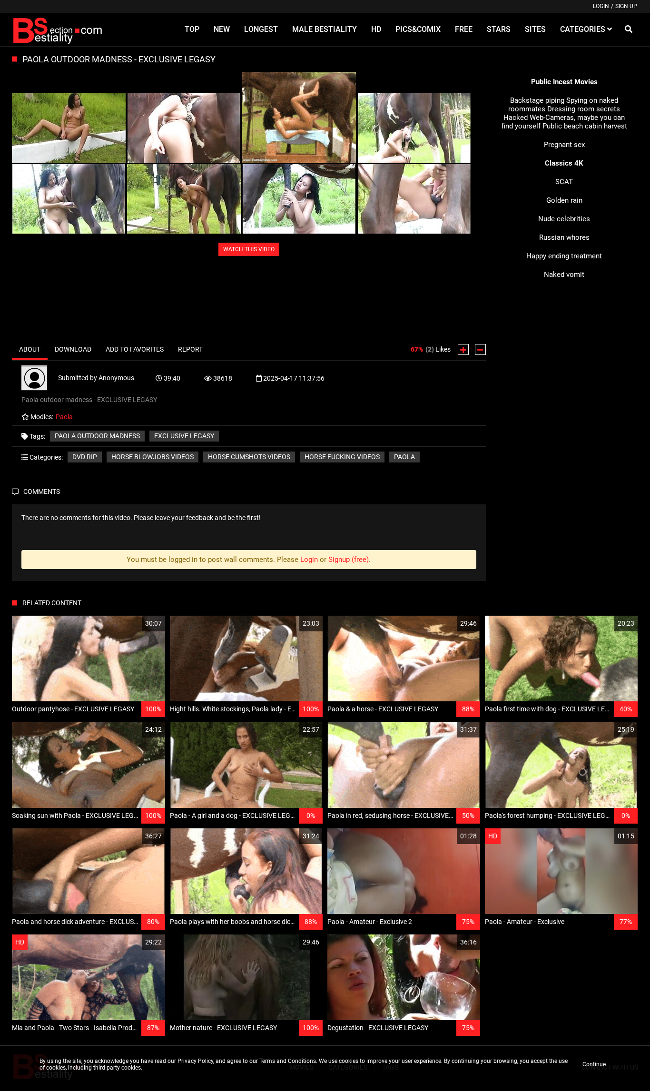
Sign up (626, 6)
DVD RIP (84, 457)
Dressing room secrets (583, 109)
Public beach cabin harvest (584, 126)
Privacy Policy (195, 1061)
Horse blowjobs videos (152, 457)
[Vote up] (463, 349)
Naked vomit (564, 274)
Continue (594, 1064)
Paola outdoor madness (97, 436)
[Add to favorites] (135, 623)
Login (601, 6)
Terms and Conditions (287, 1061)
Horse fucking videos (342, 457)
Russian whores (564, 237)
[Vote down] (480, 349)
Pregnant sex (564, 144)
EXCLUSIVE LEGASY (184, 436)
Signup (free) (348, 559)
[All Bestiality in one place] (59, 29)
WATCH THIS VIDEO (249, 249)
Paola (404, 457)
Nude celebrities (564, 219)
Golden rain (564, 200)
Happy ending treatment (564, 256)
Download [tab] (73, 349)
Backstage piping (537, 100)
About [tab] (29, 349)
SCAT (564, 181)
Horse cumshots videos (249, 457)
